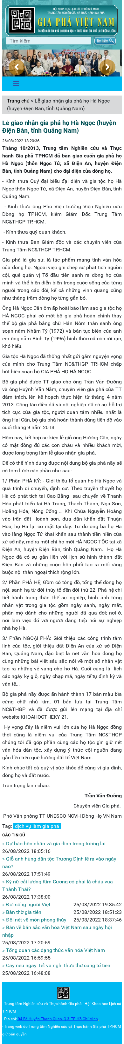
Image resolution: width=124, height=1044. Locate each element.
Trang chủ (18, 101)
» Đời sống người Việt (26, 904)
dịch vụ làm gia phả (37, 826)
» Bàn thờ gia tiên (21, 912)
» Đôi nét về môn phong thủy (34, 920)
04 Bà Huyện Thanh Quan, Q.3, (44, 1019)
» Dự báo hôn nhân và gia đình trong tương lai (54, 844)
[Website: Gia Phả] (63, 993)
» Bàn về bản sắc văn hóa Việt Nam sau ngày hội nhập (57, 931)
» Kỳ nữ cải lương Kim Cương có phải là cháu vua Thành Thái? (57, 885)
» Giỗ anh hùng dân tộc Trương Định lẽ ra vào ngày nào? (59, 862)
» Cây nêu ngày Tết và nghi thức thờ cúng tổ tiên (56, 965)
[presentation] (16, 67)
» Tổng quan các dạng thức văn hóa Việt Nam (53, 950)
